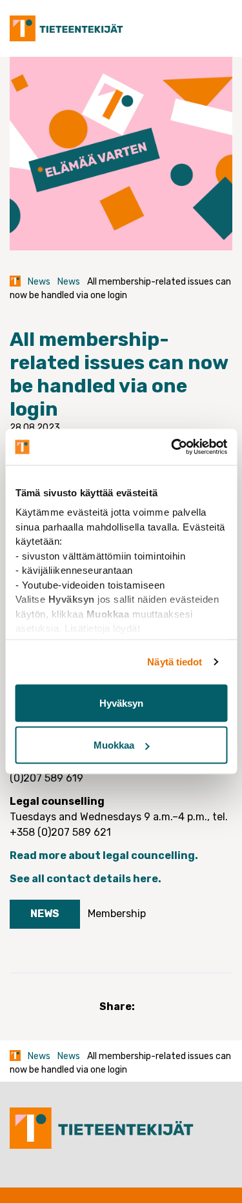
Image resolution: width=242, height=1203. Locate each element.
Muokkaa (114, 745)
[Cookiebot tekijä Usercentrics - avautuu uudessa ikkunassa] (172, 447)
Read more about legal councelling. (105, 855)
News (39, 281)
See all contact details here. (86, 879)
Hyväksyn (121, 702)
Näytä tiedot (174, 661)
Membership (117, 913)
